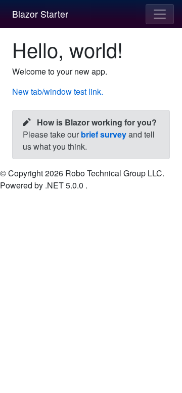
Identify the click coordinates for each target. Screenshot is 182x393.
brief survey (103, 134)
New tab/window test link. (57, 91)
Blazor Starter (40, 14)
